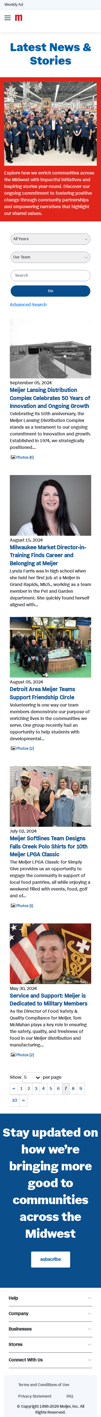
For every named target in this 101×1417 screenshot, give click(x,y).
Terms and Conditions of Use (43, 1385)
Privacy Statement (34, 1396)
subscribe (50, 1259)
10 (14, 1100)
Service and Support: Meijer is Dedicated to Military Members (49, 1000)
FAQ (69, 1396)
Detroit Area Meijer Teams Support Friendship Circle (42, 693)
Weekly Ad (13, 5)
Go (50, 291)
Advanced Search (28, 305)
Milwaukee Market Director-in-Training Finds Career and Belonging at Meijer (48, 556)
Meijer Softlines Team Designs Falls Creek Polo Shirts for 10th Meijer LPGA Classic (49, 847)
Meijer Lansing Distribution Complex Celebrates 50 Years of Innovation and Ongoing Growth (50, 398)
